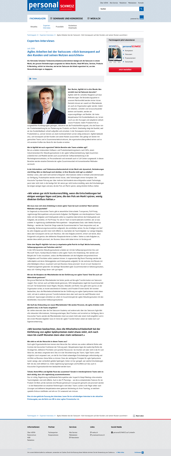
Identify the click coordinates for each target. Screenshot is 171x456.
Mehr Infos (121, 452)
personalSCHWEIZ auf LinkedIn (122, 432)
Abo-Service (114, 3)
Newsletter (75, 437)
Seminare (68, 18)
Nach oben (140, 416)
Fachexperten (53, 432)
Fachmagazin (32, 35)
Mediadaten (132, 3)
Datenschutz (31, 435)
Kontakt (141, 3)
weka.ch (95, 18)
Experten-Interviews (47, 35)
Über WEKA (104, 3)
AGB (28, 437)
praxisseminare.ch (98, 435)
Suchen (103, 9)
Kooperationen (53, 435)
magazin (38, 18)
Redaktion (123, 3)
